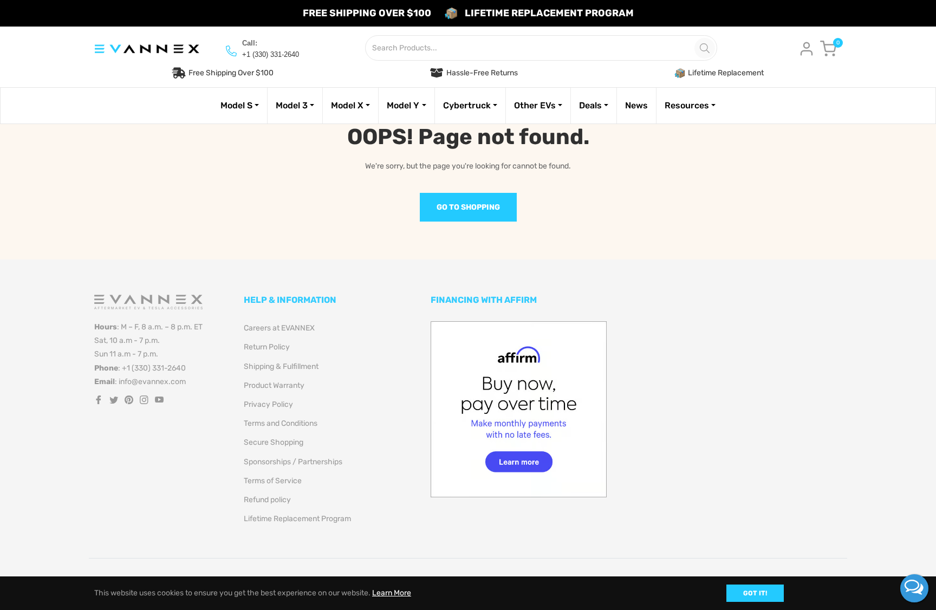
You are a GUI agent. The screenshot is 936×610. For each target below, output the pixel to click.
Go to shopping (468, 207)
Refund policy (267, 499)
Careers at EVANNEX (279, 328)
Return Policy (267, 347)
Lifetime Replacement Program (297, 518)
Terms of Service (273, 480)
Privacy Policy (268, 404)
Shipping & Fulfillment (281, 366)
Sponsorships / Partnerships (293, 461)
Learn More (391, 593)
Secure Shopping (273, 442)
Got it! (755, 593)
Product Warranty (274, 385)
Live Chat (914, 588)
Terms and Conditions (280, 423)
